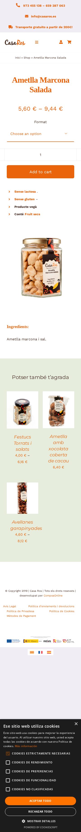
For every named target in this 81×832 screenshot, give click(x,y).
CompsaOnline (53, 595)
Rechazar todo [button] (40, 811)
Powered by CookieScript (40, 827)
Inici (17, 57)
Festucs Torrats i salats (23, 443)
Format (40, 122)
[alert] (40, 775)
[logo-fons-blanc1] (15, 40)
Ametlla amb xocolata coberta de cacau (58, 449)
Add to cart (40, 171)
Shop (27, 57)
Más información (26, 746)
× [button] (76, 724)
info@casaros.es (43, 16)
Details (16, 415)
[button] (40, 821)
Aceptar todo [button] (40, 801)
